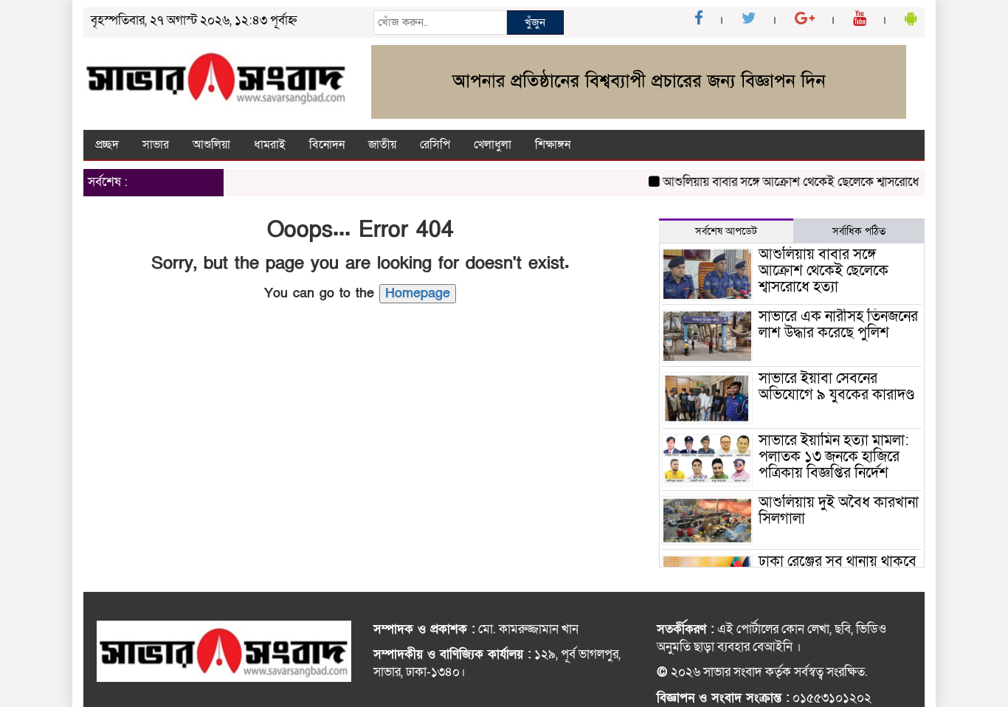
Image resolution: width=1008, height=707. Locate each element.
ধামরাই (270, 145)
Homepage (417, 293)
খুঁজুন (535, 22)
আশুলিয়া (211, 145)
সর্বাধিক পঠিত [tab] (859, 231)
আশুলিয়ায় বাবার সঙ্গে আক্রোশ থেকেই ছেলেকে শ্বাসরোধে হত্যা (794, 181)
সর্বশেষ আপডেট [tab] (726, 231)
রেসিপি (435, 145)
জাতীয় (382, 145)
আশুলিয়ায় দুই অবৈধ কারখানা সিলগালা (839, 510)
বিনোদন (327, 145)
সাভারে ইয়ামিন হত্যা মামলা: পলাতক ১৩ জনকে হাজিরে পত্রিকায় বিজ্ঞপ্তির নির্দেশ (834, 457)
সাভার (155, 145)
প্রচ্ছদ (107, 145)
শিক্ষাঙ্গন (552, 145)
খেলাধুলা (492, 145)
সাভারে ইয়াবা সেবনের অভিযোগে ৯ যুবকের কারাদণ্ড (836, 386)
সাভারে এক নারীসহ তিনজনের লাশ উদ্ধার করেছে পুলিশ (838, 324)
